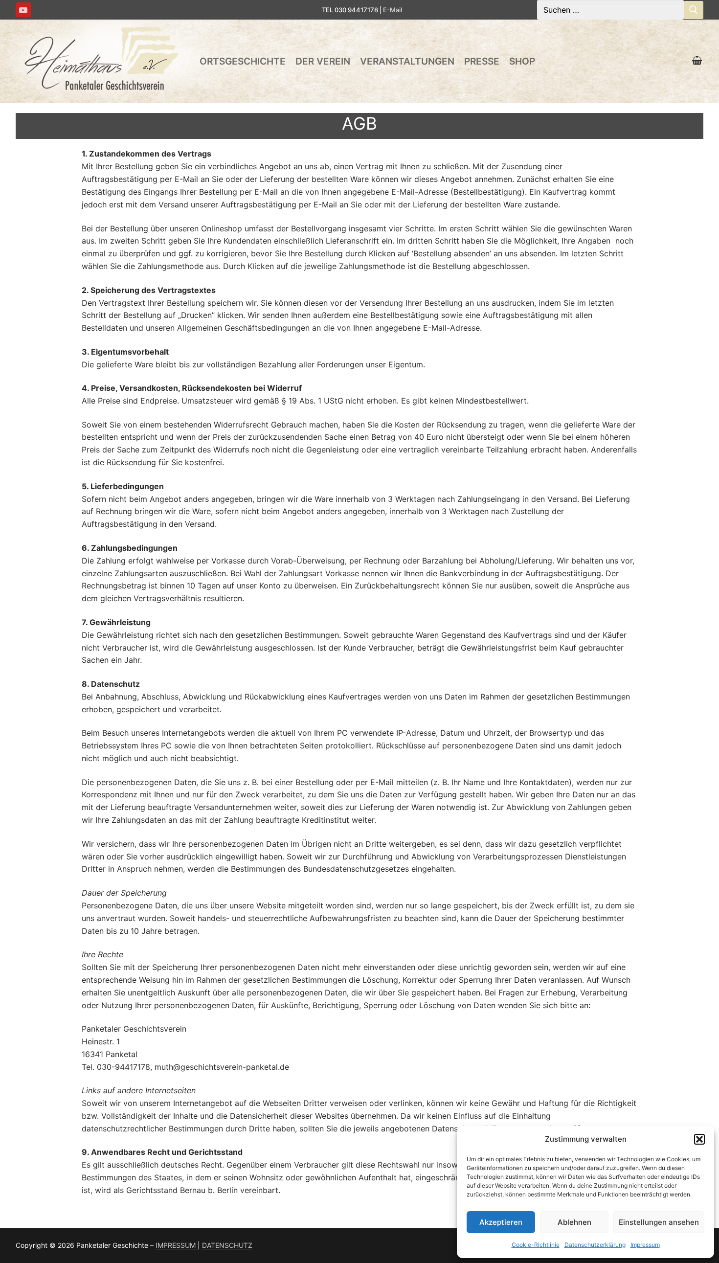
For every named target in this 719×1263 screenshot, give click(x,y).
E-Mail (392, 10)
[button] (699, 1139)
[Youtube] (23, 10)
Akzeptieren (500, 1222)
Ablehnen (574, 1222)
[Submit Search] (693, 10)
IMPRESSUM (177, 1245)
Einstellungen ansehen (659, 1222)
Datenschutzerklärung (595, 1244)
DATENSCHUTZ (227, 1245)
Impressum (645, 1244)
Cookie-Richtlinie (536, 1244)
